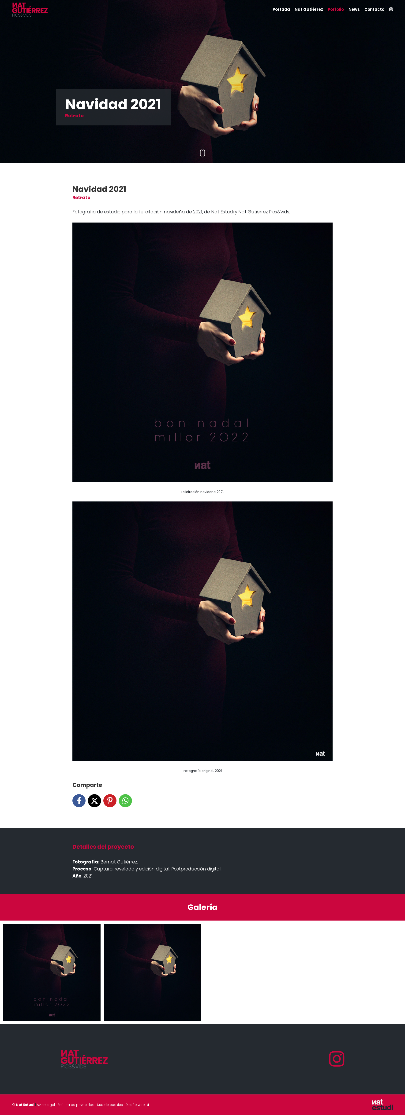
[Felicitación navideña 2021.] (52, 972)
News (354, 9)
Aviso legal (46, 1104)
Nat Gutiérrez (309, 9)
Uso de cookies (110, 1104)
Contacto (374, 9)
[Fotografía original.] (152, 972)
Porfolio (336, 9)
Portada (281, 9)
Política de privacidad (75, 1104)
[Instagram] (337, 1059)
